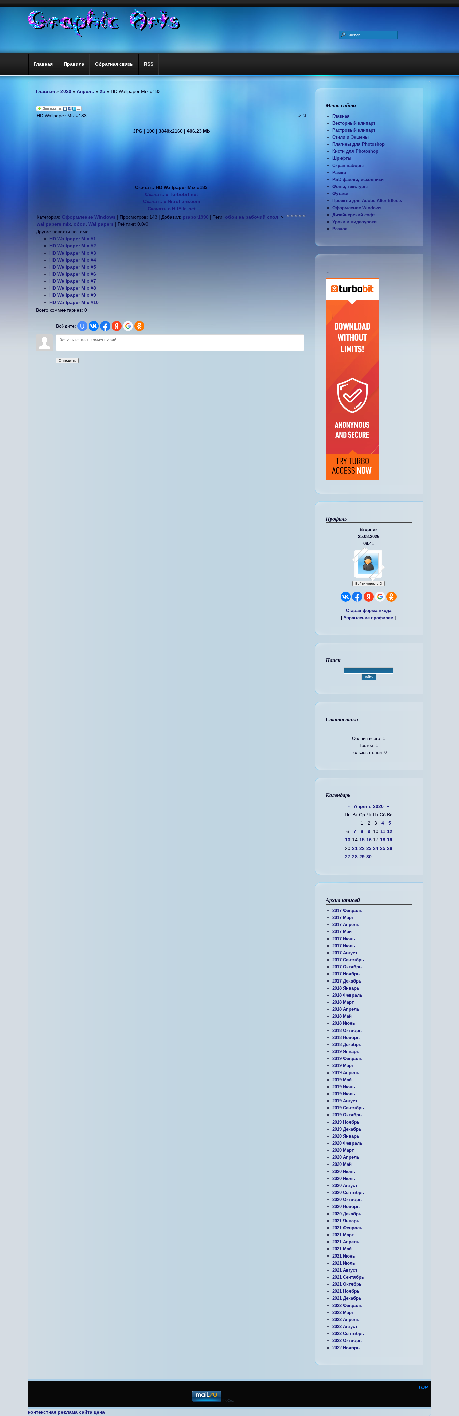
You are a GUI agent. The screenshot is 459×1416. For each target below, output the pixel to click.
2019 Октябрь (347, 1114)
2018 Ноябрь (346, 1037)
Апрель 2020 (369, 806)
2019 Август (344, 1100)
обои (80, 224)
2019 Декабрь (346, 1129)
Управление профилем (369, 617)
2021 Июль (343, 1263)
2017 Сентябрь (348, 959)
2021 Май (342, 1248)
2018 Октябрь (347, 1030)
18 (382, 839)
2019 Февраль (347, 1058)
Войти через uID (368, 583)
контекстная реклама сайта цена (66, 1412)
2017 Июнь (343, 938)
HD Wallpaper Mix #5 (72, 267)
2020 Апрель (345, 1157)
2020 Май (342, 1164)
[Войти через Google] (380, 597)
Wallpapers (101, 224)
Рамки (339, 172)
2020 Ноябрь (346, 1206)
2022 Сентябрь (348, 1333)
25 (382, 848)
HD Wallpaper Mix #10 (74, 302)
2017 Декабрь (346, 981)
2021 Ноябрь (346, 1291)
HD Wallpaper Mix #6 (72, 274)
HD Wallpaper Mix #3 (72, 253)
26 (389, 848)
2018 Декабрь (346, 1044)
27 (347, 856)
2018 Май (342, 1016)
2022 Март (343, 1312)
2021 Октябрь (347, 1284)
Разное (339, 228)
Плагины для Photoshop (358, 144)
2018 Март (343, 1002)
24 (375, 848)
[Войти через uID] (82, 326)
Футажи (340, 193)
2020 (65, 91)
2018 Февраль (347, 995)
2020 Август (344, 1185)
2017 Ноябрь (346, 973)
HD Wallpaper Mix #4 (72, 260)
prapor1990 (196, 217)
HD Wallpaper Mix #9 (72, 295)
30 (369, 856)
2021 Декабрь (346, 1298)
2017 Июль (343, 945)
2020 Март (343, 1150)
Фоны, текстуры (350, 186)
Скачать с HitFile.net (172, 208)
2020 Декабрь (346, 1213)
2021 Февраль (347, 1227)
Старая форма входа (368, 610)
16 (369, 839)
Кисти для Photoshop (355, 151)
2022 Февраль (347, 1305)
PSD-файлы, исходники (358, 179)
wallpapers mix (54, 224)
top (423, 1387)
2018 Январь (345, 988)
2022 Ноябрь (346, 1347)
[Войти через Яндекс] (369, 597)
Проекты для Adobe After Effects (367, 200)
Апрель (85, 91)
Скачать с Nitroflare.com (171, 201)
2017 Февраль (347, 910)
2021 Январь (345, 1220)
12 (389, 831)
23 (369, 848)
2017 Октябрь (347, 966)
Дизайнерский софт (353, 214)
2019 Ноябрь (346, 1122)
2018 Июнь (343, 1023)
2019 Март (343, 1065)
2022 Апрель (345, 1319)
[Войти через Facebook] (357, 597)
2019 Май (342, 1079)
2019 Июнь (343, 1086)
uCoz (229, 1400)
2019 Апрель (345, 1072)
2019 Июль (343, 1093)
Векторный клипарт (353, 123)
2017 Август (344, 952)
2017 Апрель (345, 924)
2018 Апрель (345, 1009)
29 (362, 856)
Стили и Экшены (350, 137)
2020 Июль (343, 1178)
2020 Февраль (347, 1143)
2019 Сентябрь (348, 1107)
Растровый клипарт (353, 130)
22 (362, 848)
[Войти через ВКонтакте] (346, 597)
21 (355, 848)
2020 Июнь (343, 1171)
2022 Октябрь (347, 1340)
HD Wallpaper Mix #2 (72, 245)
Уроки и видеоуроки (354, 221)
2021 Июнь (343, 1256)
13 (347, 839)
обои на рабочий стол (251, 217)
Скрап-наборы (348, 165)
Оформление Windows (356, 207)
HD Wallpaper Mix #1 (72, 238)
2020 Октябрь (347, 1199)
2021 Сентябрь (348, 1277)
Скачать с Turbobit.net (171, 194)
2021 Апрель (345, 1241)
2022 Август (344, 1326)
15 (362, 839)
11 (382, 831)
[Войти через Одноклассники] (391, 597)
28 (355, 856)
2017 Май (342, 931)
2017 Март (343, 917)
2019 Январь (345, 1051)
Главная (341, 116)
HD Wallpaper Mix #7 (72, 281)
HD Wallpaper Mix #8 (72, 288)
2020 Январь (345, 1136)
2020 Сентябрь (348, 1192)
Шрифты (341, 158)
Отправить (67, 360)
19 (389, 839)
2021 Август (344, 1270)
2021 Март (343, 1234)
